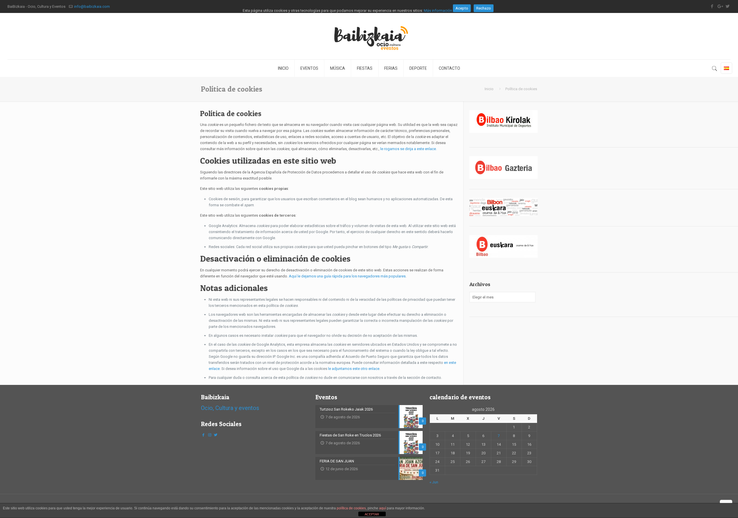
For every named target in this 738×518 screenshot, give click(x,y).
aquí (382, 508)
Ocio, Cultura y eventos (230, 407)
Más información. (438, 10)
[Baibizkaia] (369, 36)
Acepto (461, 8)
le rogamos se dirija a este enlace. (408, 149)
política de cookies (351, 508)
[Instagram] (209, 435)
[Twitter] (215, 435)
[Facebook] (203, 435)
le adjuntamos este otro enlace (353, 368)
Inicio (489, 89)
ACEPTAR (372, 514)
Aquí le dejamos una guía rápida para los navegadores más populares (347, 276)
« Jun (434, 482)
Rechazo (483, 8)
